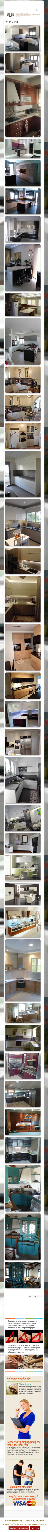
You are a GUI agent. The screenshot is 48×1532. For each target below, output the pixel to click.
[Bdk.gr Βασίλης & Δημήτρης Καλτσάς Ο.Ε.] (24, 15)
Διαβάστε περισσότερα (19, 1528)
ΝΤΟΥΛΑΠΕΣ (35, 1296)
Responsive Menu (41, 10)
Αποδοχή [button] (35, 1528)
